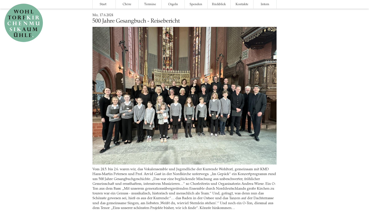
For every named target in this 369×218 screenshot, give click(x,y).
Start (103, 4)
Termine (150, 4)
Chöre (127, 4)
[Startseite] (24, 23)
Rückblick (219, 4)
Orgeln (173, 4)
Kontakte (242, 4)
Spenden (196, 4)
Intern (265, 4)
